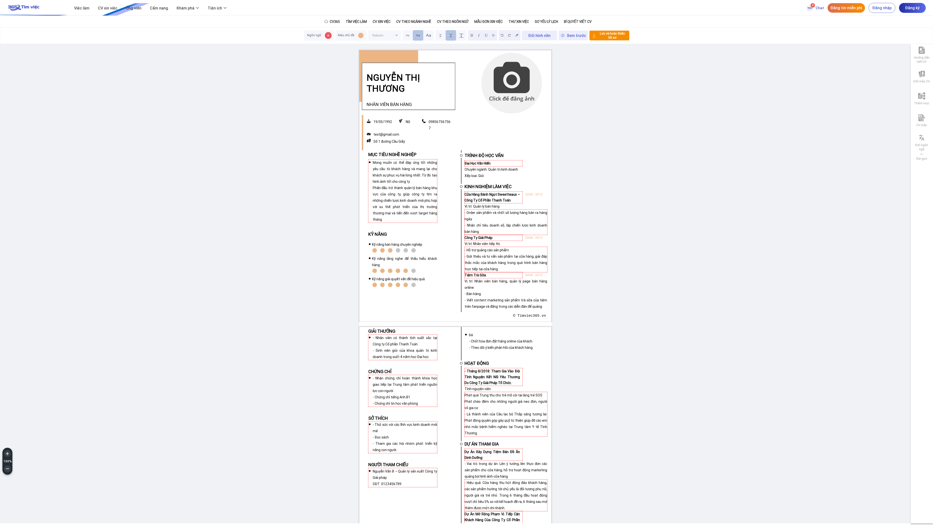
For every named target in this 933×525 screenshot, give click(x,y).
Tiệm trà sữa (475, 275)
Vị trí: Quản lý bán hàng (482, 206)
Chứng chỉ (380, 371)
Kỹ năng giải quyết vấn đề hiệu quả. (398, 279)
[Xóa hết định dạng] (516, 35)
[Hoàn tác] (502, 35)
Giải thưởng (381, 331)
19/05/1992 (382, 122)
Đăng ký (912, 7)
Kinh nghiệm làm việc (488, 186)
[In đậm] (471, 35)
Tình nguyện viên (478, 389)
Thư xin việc (519, 21)
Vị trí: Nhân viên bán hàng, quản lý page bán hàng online (506, 284)
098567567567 (439, 125)
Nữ (408, 122)
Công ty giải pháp (478, 238)
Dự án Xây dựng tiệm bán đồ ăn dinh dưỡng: (492, 455)
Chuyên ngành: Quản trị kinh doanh (491, 169)
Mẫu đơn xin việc (488, 21)
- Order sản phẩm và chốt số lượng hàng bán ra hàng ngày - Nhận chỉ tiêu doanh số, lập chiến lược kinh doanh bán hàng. (506, 222)
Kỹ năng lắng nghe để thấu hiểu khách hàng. (404, 261)
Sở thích (378, 418)
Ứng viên (133, 8)
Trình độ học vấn (484, 155)
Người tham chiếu (388, 464)
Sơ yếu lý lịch (546, 21)
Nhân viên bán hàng (389, 104)
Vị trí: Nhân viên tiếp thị (482, 244)
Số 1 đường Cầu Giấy (389, 141)
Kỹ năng (377, 234)
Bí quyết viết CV (578, 21)
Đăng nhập (882, 7)
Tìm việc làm (356, 21)
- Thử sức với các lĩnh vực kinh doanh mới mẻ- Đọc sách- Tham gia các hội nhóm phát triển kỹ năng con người (405, 437)
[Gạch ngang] (493, 35)
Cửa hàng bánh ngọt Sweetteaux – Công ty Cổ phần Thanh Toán (492, 197)
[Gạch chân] (486, 35)
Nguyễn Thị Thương (393, 83)
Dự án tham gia (482, 443)
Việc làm (81, 8)
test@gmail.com (386, 134)
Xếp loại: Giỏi (474, 176)
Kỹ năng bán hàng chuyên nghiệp (397, 244)
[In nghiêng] (479, 35)
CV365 (334, 21)
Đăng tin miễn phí (846, 7)
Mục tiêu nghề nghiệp (392, 154)
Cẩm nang (159, 8)
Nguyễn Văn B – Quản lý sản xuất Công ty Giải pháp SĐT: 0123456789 (405, 477)
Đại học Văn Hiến (478, 163)
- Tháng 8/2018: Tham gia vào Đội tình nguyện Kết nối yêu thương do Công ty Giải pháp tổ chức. (492, 377)
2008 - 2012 (534, 194)
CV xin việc (107, 8)
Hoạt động (477, 363)
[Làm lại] (509, 35)
